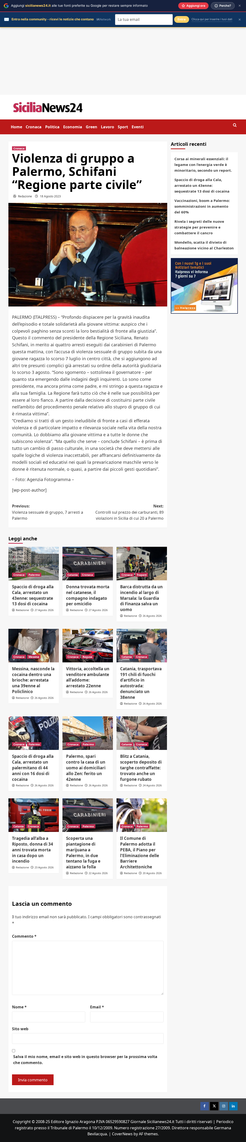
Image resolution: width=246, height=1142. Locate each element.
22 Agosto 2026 (98, 873)
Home (16, 127)
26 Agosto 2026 (152, 616)
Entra (182, 19)
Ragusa (87, 657)
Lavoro (107, 127)
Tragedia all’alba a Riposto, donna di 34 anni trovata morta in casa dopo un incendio (32, 850)
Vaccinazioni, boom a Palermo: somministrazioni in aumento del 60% (202, 206)
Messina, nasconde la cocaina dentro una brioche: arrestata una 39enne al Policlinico (33, 680)
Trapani (142, 575)
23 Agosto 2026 (44, 867)
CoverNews (122, 1133)
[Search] (235, 125)
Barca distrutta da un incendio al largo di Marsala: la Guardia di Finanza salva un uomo (141, 598)
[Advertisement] (123, 61)
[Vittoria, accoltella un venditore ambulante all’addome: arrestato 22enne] (87, 645)
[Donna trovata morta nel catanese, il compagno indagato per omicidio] (87, 563)
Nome (19, 1007)
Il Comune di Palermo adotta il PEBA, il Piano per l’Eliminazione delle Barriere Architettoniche (139, 853)
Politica (52, 127)
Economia (72, 127)
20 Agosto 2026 (152, 873)
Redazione (25, 196)
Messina (34, 657)
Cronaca (34, 127)
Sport (123, 127)
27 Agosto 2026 (44, 610)
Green (91, 127)
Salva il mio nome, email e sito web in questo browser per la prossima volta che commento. (85, 1059)
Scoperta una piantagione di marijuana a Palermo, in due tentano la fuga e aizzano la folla (83, 853)
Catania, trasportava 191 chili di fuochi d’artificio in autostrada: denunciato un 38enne (141, 683)
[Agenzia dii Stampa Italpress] (204, 285)
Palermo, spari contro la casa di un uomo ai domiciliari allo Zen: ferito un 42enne (85, 767)
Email (97, 1007)
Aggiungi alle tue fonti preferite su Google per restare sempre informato (79, 5)
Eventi (138, 127)
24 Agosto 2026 (152, 785)
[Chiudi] (239, 5)
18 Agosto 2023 (50, 196)
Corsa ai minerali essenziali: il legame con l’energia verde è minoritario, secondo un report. (203, 164)
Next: (129, 512)
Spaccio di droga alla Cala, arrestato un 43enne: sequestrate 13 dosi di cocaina (33, 595)
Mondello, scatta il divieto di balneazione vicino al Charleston (204, 245)
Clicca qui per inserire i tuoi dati (211, 19)
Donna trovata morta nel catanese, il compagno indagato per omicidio (87, 595)
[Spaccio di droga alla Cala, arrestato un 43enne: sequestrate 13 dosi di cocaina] (33, 563)
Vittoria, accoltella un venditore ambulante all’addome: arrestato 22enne (87, 677)
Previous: (47, 512)
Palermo (34, 575)
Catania (73, 575)
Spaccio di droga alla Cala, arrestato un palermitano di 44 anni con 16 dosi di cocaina (33, 767)
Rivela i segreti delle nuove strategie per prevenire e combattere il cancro (199, 227)
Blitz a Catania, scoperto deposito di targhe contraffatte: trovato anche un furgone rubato (141, 767)
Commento (24, 936)
